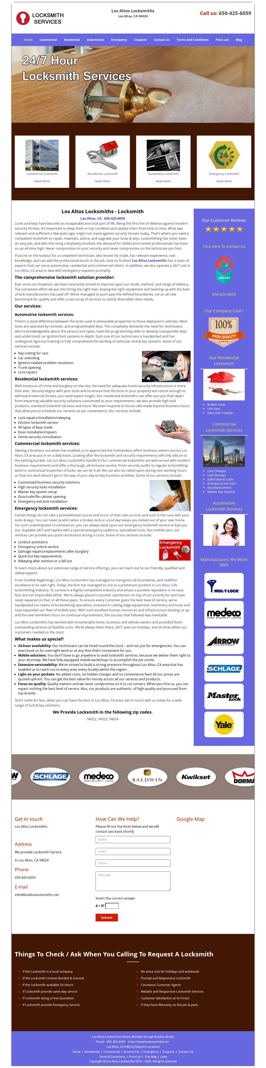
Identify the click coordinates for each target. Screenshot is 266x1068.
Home (28, 40)
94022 (91, 719)
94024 (113, 719)
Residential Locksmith (102, 174)
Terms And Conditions (193, 40)
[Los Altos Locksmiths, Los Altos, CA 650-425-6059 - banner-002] (133, 84)
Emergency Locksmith (224, 174)
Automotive (95, 40)
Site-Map (151, 1056)
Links (163, 1056)
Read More (42, 181)
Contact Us (162, 40)
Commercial (48, 40)
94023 (102, 719)
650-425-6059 (235, 13)
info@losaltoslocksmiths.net (37, 894)
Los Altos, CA (91, 218)
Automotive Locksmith (163, 174)
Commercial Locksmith (42, 174)
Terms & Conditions (112, 1056)
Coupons (140, 40)
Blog (239, 40)
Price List (222, 40)
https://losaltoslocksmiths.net (148, 1041)
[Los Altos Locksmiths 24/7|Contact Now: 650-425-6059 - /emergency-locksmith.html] (224, 155)
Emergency (119, 40)
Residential (72, 40)
